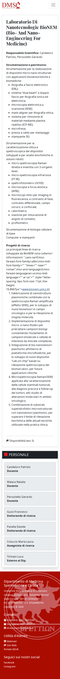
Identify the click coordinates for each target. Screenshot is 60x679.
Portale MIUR (11, 649)
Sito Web (12, 645)
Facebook (9, 662)
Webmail (12, 641)
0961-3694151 (27, 624)
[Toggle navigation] (53, 4)
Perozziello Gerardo (19, 497)
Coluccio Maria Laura (20, 541)
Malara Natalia (16, 482)
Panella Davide (16, 526)
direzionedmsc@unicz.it (20, 628)
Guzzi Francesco (17, 512)
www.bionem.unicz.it (35, 289)
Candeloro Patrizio (18, 467)
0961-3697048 (26, 620)
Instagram (10, 666)
